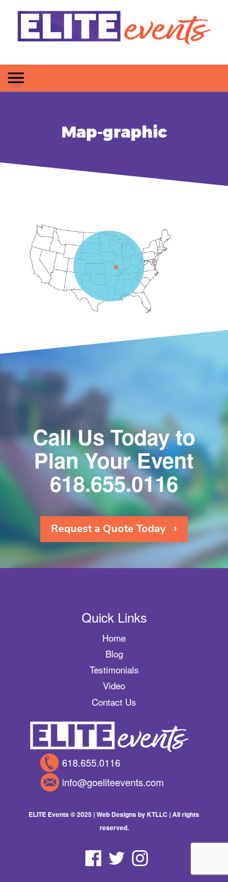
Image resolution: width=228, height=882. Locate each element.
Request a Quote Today (108, 528)
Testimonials (114, 669)
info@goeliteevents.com (113, 782)
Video (114, 685)
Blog (114, 653)
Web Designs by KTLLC (132, 814)
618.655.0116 (114, 483)
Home (114, 637)
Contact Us (114, 701)
